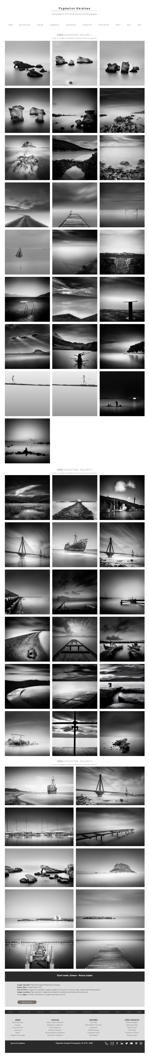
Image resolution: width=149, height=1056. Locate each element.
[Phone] (106, 1043)
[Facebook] (117, 1043)
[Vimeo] (136, 1043)
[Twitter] (126, 1043)
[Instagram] (140, 1043)
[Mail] (112, 1043)
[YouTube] (131, 1043)
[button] (25, 25)
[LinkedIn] (121, 1043)
